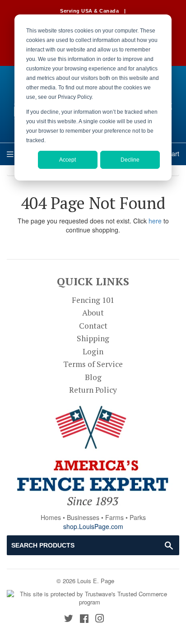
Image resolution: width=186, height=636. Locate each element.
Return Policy (93, 390)
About (93, 312)
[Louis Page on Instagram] (99, 619)
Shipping (93, 338)
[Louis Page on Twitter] (68, 619)
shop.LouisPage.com (93, 526)
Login (93, 351)
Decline (130, 160)
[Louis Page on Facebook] (84, 619)
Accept (67, 160)
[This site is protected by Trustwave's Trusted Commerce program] (89, 598)
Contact (93, 325)
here (155, 220)
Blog (93, 377)
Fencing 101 (93, 300)
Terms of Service (93, 364)
